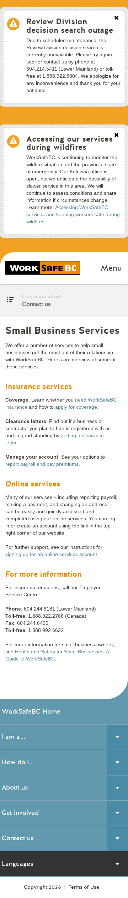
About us (15, 787)
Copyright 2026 (43, 887)
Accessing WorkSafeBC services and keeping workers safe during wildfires (73, 214)
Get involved (20, 812)
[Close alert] (116, 18)
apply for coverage (76, 407)
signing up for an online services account (51, 554)
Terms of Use (84, 887)
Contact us (18, 838)
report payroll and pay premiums (42, 464)
